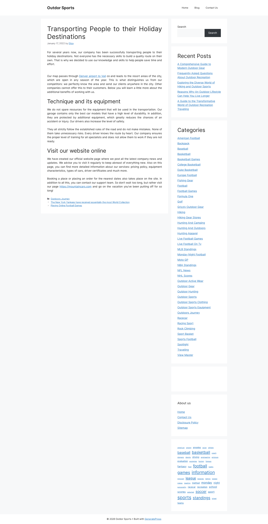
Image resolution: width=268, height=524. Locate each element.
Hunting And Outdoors (191, 228)
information (203, 472)
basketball (201, 452)
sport (211, 491)
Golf (180, 201)
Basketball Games (188, 159)
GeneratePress (153, 518)
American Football (188, 138)
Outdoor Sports (187, 296)
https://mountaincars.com (76, 186)
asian (204, 448)
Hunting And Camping (191, 222)
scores (181, 491)
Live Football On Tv (189, 244)
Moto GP (182, 259)
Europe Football (187, 175)
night (217, 482)
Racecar (182, 318)
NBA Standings (186, 265)
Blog (196, 7)
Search (181, 26)
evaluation (182, 461)
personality (181, 487)
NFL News (183, 270)
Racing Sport (185, 323)
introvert (180, 479)
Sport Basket (185, 333)
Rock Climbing (186, 328)
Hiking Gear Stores (189, 217)
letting (207, 479)
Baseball (182, 148)
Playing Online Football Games (66, 205)
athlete (211, 448)
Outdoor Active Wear (190, 281)
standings (201, 497)
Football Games (187, 191)
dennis (188, 457)
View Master (185, 355)
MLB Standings (186, 249)
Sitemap (182, 427)
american (181, 448)
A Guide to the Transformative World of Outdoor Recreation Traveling (196, 105)
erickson (215, 457)
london (214, 479)
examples (193, 461)
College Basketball (189, 164)
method (196, 483)
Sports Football (186, 339)
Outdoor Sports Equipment (194, 307)
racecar (192, 487)
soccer (201, 491)
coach (214, 453)
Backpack (183, 143)
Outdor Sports (60, 7)
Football (182, 185)
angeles (197, 447)
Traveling (183, 349)
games (183, 472)
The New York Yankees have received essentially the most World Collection (90, 202)
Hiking (181, 212)
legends (200, 479)
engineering (205, 457)
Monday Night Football (191, 254)
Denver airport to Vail (92, 76)
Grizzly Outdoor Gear (190, 206)
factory (201, 461)
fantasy (181, 466)
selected (190, 492)
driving (195, 457)
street (214, 499)
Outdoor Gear (185, 286)
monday (206, 482)
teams (180, 503)
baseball (183, 452)
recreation (202, 487)
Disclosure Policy (187, 422)
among (188, 448)
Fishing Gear (185, 180)
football (200, 465)
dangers (180, 457)
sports (184, 497)
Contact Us (212, 7)
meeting (187, 483)
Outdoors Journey (60, 198)
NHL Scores (184, 275)
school (213, 486)
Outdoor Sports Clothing (192, 302)
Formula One (185, 196)
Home (185, 7)
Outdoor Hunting (187, 291)
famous (208, 461)
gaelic (211, 467)
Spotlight (182, 344)
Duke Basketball (187, 169)
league (191, 478)
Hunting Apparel (187, 233)
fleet (190, 467)
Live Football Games (190, 238)
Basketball (183, 154)
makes (180, 483)
